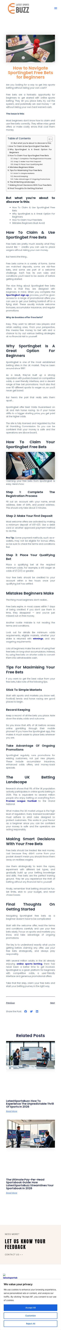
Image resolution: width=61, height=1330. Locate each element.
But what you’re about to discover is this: (32, 143)
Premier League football (21, 801)
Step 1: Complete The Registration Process (32, 158)
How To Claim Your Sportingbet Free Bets (29, 155)
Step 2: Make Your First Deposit (27, 161)
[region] (30, 1304)
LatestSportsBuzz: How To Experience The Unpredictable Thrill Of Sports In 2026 (30, 1104)
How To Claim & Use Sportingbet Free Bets (29, 146)
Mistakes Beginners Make (22, 167)
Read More (11, 1111)
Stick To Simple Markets (23, 173)
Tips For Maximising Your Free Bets (26, 170)
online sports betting (29, 963)
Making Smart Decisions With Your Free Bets (31, 185)
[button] (55, 8)
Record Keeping (21, 176)
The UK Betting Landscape (22, 182)
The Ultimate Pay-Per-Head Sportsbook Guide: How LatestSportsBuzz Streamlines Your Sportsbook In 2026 (30, 1184)
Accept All (30, 1307)
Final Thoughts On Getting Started (26, 188)
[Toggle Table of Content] (48, 139)
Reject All (30, 1323)
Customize (30, 1315)
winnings (38, 638)
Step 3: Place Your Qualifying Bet (28, 164)
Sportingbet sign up (17, 295)
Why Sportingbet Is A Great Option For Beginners (30, 151)
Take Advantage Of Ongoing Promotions (32, 179)
